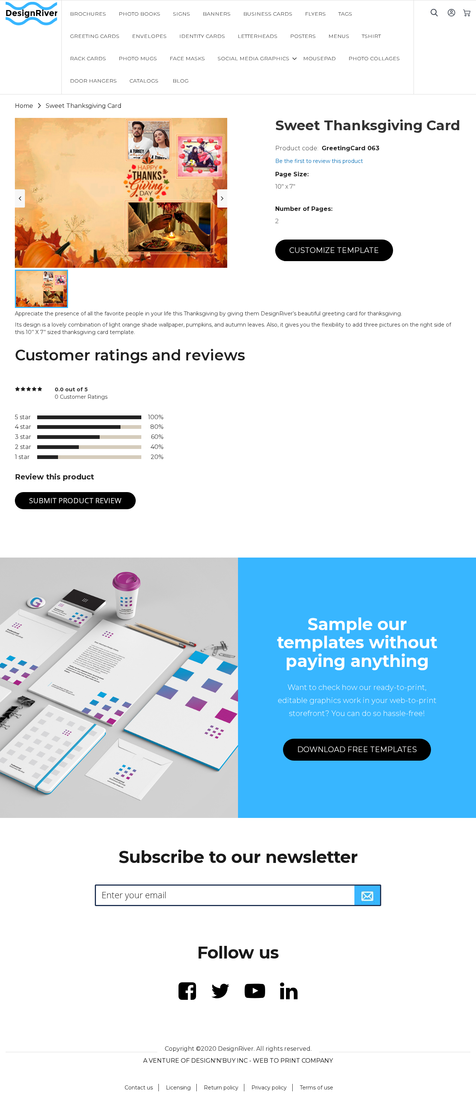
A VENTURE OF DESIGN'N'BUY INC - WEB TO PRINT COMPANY (238, 1060)
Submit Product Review (75, 500)
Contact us (139, 1087)
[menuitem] (88, 14)
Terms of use (316, 1087)
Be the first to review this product (319, 161)
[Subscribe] (367, 895)
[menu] (238, 47)
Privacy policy (269, 1087)
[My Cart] (466, 12)
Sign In (451, 12)
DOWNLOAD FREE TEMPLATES (357, 749)
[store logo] (33, 13)
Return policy (221, 1087)
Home (24, 105)
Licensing (178, 1087)
